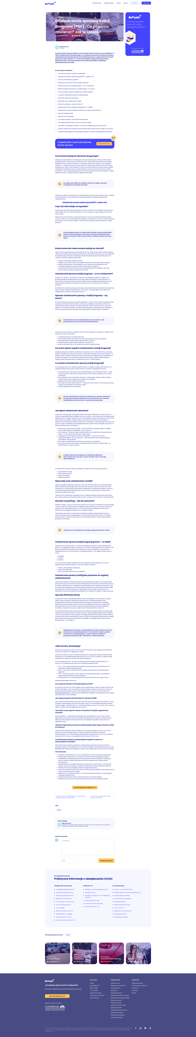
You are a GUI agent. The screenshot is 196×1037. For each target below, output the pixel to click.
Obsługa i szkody (109, 3)
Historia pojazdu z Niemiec (122, 895)
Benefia (134, 993)
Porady (118, 3)
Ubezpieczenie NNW (116, 1007)
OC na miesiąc (60, 908)
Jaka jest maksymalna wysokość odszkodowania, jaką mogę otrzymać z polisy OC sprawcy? (85, 129)
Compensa (135, 990)
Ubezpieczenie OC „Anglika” (64, 914)
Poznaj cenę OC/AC (104, 144)
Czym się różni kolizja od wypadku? (68, 79)
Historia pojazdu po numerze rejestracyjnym (127, 892)
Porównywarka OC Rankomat (94, 903)
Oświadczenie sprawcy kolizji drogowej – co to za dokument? (76, 86)
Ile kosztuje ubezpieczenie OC (65, 895)
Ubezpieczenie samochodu (118, 985)
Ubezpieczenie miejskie (117, 1012)
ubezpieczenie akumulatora (118, 1005)
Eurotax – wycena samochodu (123, 889)
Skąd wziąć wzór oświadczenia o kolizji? (69, 101)
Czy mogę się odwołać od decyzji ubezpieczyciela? (73, 119)
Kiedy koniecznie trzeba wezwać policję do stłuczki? (73, 83)
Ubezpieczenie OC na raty (64, 917)
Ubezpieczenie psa (120, 902)
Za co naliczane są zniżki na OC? (65, 920)
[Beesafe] (50, 3)
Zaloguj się (134, 3)
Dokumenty (135, 988)
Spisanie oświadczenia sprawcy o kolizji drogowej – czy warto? (76, 89)
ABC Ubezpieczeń (94, 985)
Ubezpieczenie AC (115, 988)
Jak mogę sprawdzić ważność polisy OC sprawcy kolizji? (74, 122)
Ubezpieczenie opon (116, 1000)
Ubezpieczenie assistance (118, 1015)
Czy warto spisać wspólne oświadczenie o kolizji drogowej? (75, 92)
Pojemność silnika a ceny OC (64, 911)
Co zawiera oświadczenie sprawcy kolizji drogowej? (73, 95)
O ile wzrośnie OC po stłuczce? (65, 902)
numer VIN (75, 707)
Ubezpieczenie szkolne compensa (120, 995)
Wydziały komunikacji (95, 993)
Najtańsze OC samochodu (63, 899)
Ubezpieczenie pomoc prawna (119, 1010)
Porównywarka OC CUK (92, 906)
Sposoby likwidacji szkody (65, 113)
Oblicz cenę (146, 3)
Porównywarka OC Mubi (92, 900)
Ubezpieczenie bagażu (117, 1017)
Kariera (125, 3)
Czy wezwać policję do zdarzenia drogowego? (71, 73)
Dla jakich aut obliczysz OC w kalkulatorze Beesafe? (97, 896)
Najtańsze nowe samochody (122, 911)
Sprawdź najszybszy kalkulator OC (85, 787)
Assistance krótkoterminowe (64, 892)
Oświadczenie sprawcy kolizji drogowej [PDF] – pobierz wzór (76, 76)
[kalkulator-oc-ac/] (137, 34)
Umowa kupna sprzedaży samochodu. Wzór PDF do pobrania (100, 796)
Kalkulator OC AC (90, 892)
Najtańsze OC (114, 990)
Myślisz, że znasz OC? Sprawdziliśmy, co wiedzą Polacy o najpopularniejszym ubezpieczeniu (71, 796)
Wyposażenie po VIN (120, 914)
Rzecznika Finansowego (62, 693)
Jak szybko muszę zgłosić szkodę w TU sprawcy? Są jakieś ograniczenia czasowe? (82, 125)
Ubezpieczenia (96, 3)
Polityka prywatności (137, 983)
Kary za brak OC (119, 908)
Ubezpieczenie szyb (116, 1003)
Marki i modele (94, 988)
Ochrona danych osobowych (139, 985)
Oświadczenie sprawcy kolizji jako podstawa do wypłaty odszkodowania (79, 110)
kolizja (59, 810)
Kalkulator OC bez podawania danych (96, 889)
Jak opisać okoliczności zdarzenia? (68, 98)
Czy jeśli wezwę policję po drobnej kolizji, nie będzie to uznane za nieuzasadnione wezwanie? (85, 132)
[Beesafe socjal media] (136, 1028)
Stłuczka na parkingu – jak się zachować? (70, 104)
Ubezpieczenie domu (116, 993)
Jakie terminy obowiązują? (66, 116)
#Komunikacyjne (59, 17)
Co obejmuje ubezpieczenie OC (65, 889)
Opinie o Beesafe (94, 998)
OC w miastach (94, 990)
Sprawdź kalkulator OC (57, 996)
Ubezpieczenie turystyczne (97, 995)
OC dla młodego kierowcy (63, 905)
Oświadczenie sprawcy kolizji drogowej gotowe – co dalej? (75, 107)
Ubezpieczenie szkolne (121, 917)
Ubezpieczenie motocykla (122, 905)
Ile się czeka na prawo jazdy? (123, 899)
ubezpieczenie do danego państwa (120, 998)
